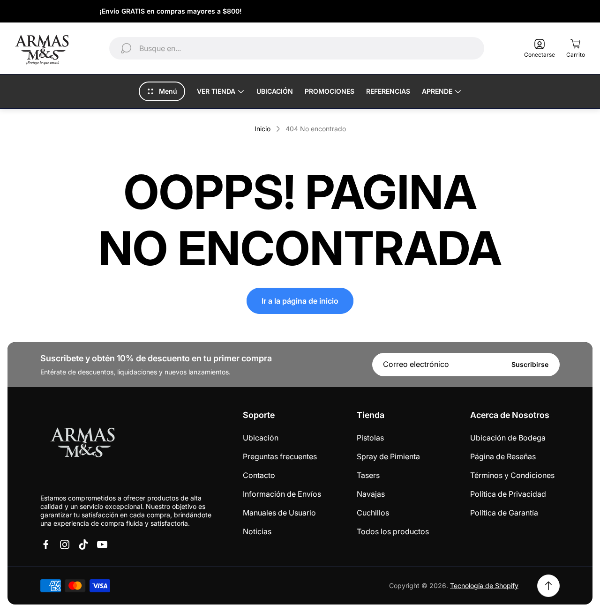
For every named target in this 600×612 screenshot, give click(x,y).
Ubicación (260, 437)
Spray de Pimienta (388, 456)
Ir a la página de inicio (300, 301)
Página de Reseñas (503, 456)
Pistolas (370, 437)
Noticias (257, 531)
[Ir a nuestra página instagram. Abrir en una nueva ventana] (64, 544)
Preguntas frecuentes (280, 456)
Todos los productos (393, 531)
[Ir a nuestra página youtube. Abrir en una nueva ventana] (102, 544)
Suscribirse (529, 364)
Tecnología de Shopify (484, 586)
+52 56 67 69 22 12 (539, 11)
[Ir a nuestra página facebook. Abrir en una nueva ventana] (46, 544)
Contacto (259, 475)
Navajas (371, 494)
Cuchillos (373, 512)
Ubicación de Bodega (508, 437)
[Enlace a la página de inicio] (82, 444)
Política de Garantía (504, 512)
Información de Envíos (282, 494)
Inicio (262, 129)
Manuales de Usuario (279, 512)
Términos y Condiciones (512, 475)
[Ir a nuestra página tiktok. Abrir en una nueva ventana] (83, 544)
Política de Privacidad (508, 494)
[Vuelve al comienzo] (548, 586)
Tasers (368, 475)
